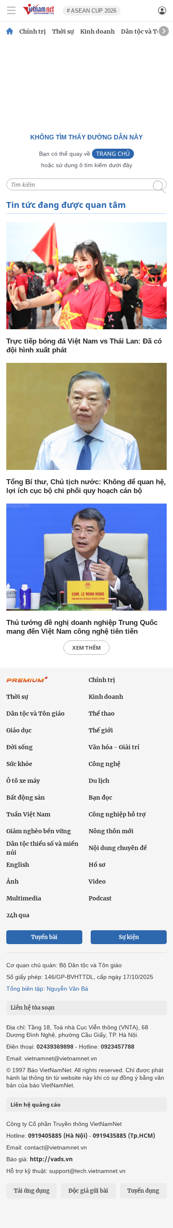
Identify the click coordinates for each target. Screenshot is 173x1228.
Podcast (100, 898)
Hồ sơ (97, 865)
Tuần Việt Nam (28, 814)
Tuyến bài (44, 937)
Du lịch (99, 781)
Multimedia (23, 898)
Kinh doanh (97, 31)
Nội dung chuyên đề (118, 848)
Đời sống (19, 747)
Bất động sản (25, 797)
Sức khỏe (19, 764)
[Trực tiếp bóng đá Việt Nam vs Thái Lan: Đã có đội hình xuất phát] (86, 276)
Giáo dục (18, 730)
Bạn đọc (100, 797)
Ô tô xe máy (23, 781)
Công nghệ (105, 764)
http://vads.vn (51, 1159)
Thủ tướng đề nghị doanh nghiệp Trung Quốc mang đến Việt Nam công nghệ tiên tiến (81, 627)
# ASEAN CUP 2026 (91, 11)
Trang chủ (113, 153)
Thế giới (101, 730)
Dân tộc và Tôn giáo (35, 713)
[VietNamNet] (9, 31)
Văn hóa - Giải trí (114, 747)
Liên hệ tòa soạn (32, 1007)
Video (97, 881)
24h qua (17, 915)
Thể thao (102, 713)
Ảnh (12, 881)
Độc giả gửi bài (88, 1190)
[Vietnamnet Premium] (27, 683)
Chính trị (32, 31)
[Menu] (11, 10)
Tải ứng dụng (32, 1190)
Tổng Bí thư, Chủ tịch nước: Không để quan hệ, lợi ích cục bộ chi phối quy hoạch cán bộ (86, 486)
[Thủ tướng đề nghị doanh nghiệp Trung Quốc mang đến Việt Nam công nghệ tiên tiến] (86, 558)
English (17, 865)
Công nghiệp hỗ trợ (117, 814)
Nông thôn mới (111, 831)
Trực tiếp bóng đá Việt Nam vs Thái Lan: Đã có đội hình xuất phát (84, 345)
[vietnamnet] (39, 15)
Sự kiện (129, 937)
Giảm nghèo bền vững (38, 831)
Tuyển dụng (143, 1190)
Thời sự (63, 31)
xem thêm (86, 647)
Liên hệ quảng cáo (35, 1104)
